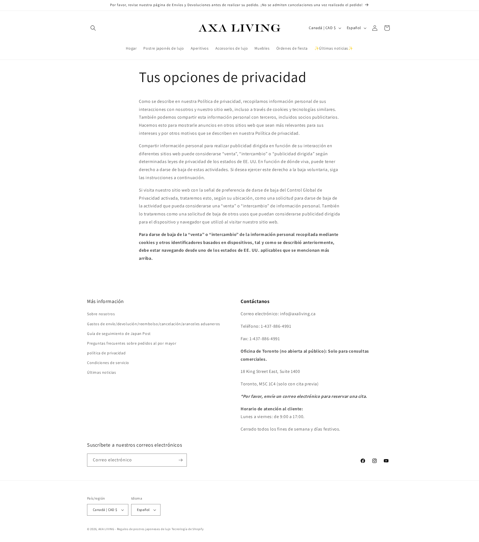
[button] (93, 28)
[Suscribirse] (180, 460)
